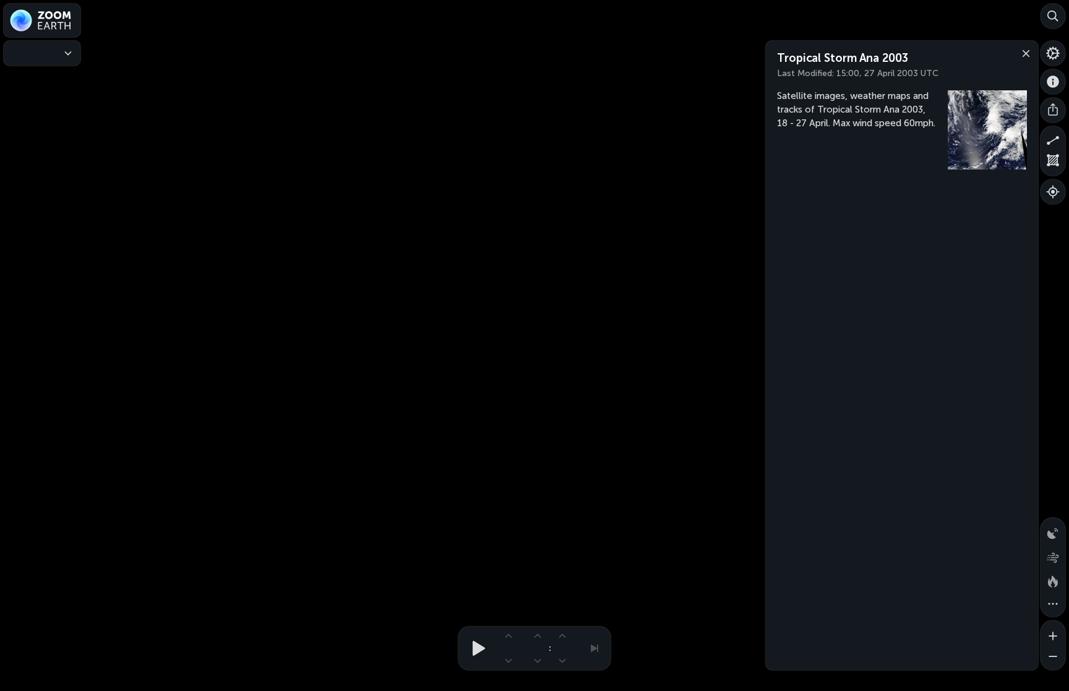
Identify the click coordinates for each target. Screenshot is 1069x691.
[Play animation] (475, 648)
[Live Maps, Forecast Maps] (42, 53)
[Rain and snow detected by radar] (1053, 530)
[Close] (1023, 52)
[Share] (1053, 110)
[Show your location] (1053, 191)
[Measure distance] (1053, 138)
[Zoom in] (1053, 632)
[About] (1053, 81)
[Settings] (1053, 53)
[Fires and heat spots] (1053, 579)
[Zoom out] (1053, 657)
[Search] (1053, 16)
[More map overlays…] (1053, 604)
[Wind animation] (1053, 555)
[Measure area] (1053, 163)
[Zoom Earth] (42, 20)
